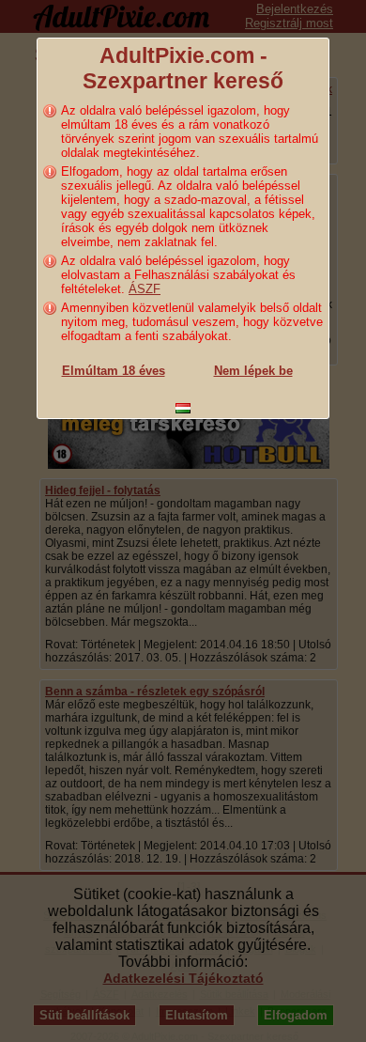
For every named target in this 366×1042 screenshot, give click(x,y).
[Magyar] (183, 408)
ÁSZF (144, 289)
